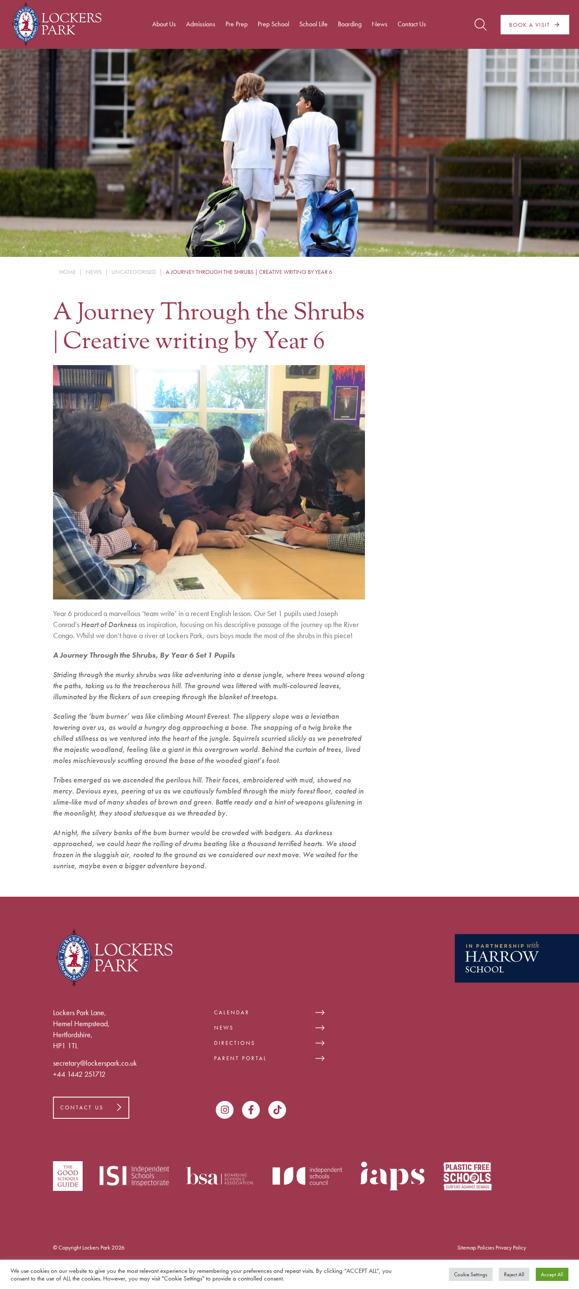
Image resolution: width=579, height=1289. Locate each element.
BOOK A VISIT (529, 24)
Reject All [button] (514, 1274)
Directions (235, 1043)
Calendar (232, 1012)
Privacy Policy (510, 1247)
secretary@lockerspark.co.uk (95, 1063)
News (224, 1027)
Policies (485, 1247)
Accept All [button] (552, 1274)
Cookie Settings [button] (470, 1274)
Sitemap (466, 1247)
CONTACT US (82, 1107)
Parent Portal (240, 1058)
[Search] (480, 24)
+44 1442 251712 (79, 1074)
